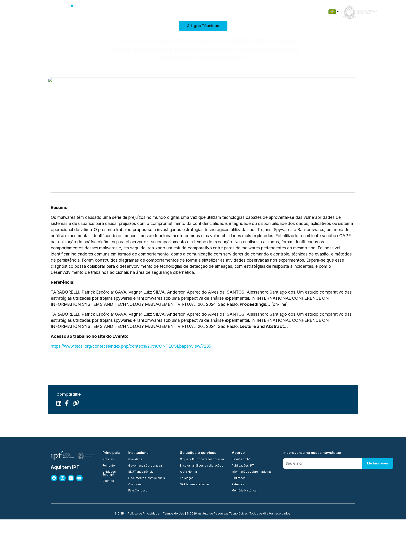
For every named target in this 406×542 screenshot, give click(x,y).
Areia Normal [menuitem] (189, 472)
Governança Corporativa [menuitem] (145, 465)
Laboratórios (202, 11)
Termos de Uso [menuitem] (173, 513)
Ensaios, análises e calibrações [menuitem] (201, 465)
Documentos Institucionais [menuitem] (146, 478)
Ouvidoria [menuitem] (134, 484)
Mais (307, 11)
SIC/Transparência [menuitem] (140, 472)
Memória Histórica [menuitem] (244, 490)
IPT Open (137, 11)
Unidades (158, 11)
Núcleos (178, 11)
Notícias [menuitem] (108, 459)
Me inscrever (378, 463)
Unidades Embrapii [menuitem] (109, 473)
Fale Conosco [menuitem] (138, 490)
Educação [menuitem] (187, 478)
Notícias (290, 11)
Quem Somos (113, 11)
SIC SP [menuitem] (119, 513)
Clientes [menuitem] (108, 481)
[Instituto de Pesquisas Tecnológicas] (73, 12)
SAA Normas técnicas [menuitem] (195, 484)
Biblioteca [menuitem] (239, 478)
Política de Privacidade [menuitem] (143, 513)
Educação (248, 11)
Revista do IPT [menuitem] (242, 459)
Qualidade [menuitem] (135, 459)
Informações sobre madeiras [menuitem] (252, 472)
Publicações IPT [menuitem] (243, 465)
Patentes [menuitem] (238, 484)
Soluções (226, 11)
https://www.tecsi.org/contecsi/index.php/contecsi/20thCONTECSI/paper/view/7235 (131, 346)
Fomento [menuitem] (108, 465)
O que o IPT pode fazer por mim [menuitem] (202, 459)
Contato (270, 11)
